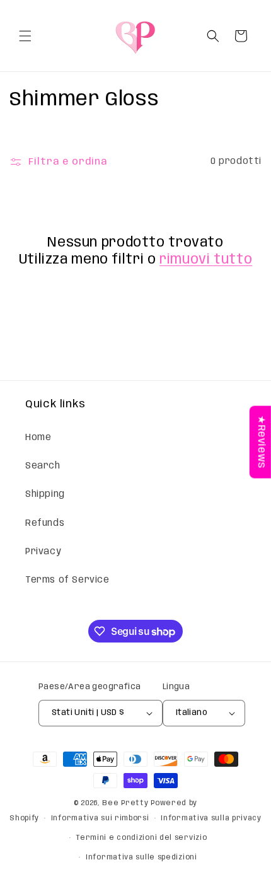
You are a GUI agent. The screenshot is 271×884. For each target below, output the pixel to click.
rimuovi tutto (205, 260)
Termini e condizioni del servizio (141, 838)
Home (38, 437)
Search (43, 466)
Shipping (45, 494)
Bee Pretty (125, 803)
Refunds (44, 523)
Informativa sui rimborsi (100, 818)
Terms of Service (67, 580)
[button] (25, 36)
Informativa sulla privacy (211, 818)
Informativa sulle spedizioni (141, 857)
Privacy (43, 551)
